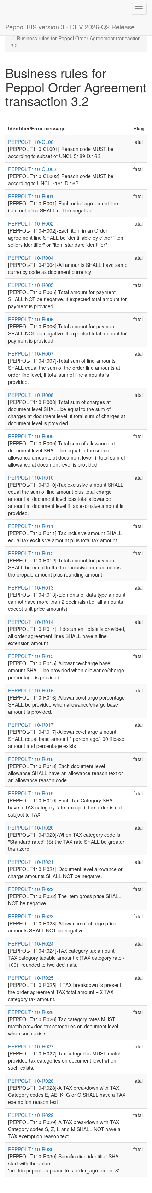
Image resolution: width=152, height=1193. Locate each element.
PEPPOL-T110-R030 (31, 1149)
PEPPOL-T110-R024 (31, 943)
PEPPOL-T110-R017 (31, 724)
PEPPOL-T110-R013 (31, 587)
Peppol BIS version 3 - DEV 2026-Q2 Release (70, 26)
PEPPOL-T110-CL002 (32, 168)
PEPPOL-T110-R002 (31, 223)
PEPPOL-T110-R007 (31, 353)
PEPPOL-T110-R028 (31, 1080)
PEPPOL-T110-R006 (31, 319)
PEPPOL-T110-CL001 (32, 141)
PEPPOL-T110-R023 (31, 916)
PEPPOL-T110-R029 (31, 1114)
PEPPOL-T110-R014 (31, 621)
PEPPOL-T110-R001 (31, 196)
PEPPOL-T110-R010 (31, 477)
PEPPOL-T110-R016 (31, 690)
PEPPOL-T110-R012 (31, 553)
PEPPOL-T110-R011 (31, 526)
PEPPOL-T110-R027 (31, 1046)
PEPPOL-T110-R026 (31, 1012)
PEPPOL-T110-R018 (31, 758)
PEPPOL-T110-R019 (31, 793)
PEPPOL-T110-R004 (31, 257)
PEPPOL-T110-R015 (31, 656)
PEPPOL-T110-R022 (31, 889)
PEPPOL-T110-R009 (31, 436)
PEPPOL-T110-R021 (31, 861)
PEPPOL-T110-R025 (31, 977)
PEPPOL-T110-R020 (31, 827)
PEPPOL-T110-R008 (31, 394)
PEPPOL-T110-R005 (31, 284)
